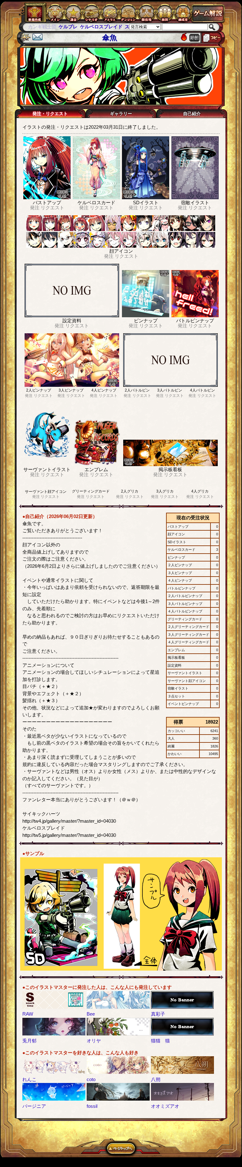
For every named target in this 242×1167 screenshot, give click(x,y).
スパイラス (106, 26)
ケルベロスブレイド (70, 26)
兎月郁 (29, 1040)
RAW (27, 1014)
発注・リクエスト (50, 113)
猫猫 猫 (160, 1040)
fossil (92, 1106)
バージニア (34, 1106)
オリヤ (94, 1040)
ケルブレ (37, 26)
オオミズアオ (165, 1106)
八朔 (155, 1079)
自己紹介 (192, 113)
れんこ (29, 1079)
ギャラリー (121, 113)
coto (91, 1079)
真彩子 (158, 1014)
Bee (91, 1014)
